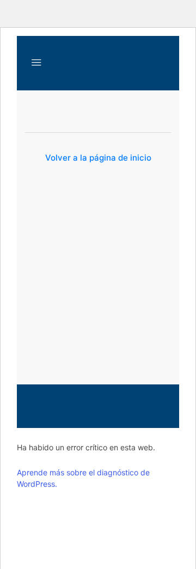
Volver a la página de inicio (98, 157)
